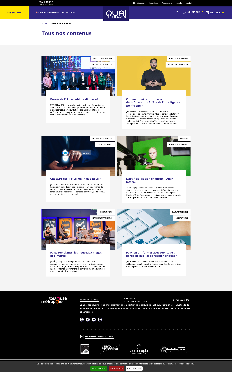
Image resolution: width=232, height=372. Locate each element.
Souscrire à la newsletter (98, 336)
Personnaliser (134, 368)
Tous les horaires (68, 12)
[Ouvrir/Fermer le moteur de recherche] (177, 12)
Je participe (153, 3)
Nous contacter (88, 299)
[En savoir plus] (85, 349)
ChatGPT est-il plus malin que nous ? (75, 178)
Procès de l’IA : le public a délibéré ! (74, 99)
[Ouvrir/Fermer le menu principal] (19, 12)
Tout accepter (99, 368)
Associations (167, 3)
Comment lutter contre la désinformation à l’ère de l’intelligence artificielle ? (153, 102)
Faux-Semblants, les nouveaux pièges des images (76, 254)
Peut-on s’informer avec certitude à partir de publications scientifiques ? (151, 254)
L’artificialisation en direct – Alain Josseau (150, 180)
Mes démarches (139, 3)
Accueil (44, 23)
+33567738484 (183, 299)
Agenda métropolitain (184, 3)
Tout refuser (116, 368)
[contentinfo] (116, 331)
